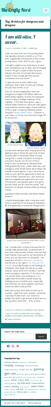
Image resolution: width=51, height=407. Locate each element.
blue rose (29, 313)
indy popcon (40, 377)
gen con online (17, 377)
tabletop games (23, 392)
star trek (19, 389)
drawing (37, 313)
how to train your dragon (29, 377)
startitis (12, 389)
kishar (32, 316)
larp (27, 379)
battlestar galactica (11, 362)
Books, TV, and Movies (24, 310)
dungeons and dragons (13, 316)
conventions (32, 362)
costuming (19, 365)
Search (41, 336)
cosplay (8, 365)
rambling (15, 386)
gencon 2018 (29, 374)
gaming (26, 316)
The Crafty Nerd (15, 10)
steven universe (10, 392)
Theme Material (34, 403)
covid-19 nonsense (31, 366)
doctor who (29, 370)
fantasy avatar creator (23, 112)
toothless (33, 392)
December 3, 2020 (20, 48)
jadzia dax (7, 380)
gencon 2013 (20, 374)
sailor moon (37, 386)
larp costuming (34, 380)
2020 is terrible (20, 313)
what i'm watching (9, 395)
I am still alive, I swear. (20, 39)
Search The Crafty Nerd (14, 331)
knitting (21, 380)
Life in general (39, 310)
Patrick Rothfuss (38, 383)
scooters (6, 389)
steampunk (42, 389)
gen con (10, 373)
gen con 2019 (40, 374)
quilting (7, 386)
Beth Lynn (33, 48)
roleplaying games (25, 386)
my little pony (23, 383)
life (41, 380)
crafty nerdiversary (11, 370)
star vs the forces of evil (31, 389)
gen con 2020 (8, 377)
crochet (22, 370)
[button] (15, 134)
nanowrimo (39, 316)
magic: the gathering (10, 383)
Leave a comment (13, 319)
